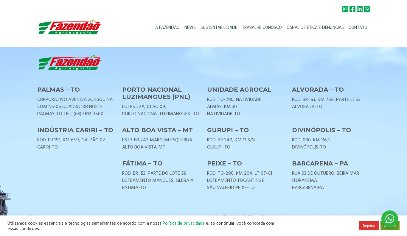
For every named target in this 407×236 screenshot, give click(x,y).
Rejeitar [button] (369, 226)
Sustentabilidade (219, 27)
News (190, 27)
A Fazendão (167, 27)
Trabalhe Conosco (262, 27)
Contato (358, 27)
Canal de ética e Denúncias (315, 27)
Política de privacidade (184, 223)
